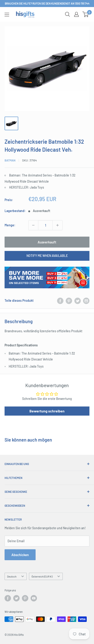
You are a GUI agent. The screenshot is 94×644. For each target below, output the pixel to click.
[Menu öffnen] (7, 14)
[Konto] (76, 14)
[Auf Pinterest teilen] (69, 300)
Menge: (10, 225)
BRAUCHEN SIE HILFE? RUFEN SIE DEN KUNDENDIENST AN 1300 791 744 (47, 3)
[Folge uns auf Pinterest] (25, 598)
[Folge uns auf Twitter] (16, 598)
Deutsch (11, 576)
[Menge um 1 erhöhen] (57, 225)
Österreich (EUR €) (41, 576)
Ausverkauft (47, 242)
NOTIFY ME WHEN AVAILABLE (47, 256)
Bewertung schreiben (47, 411)
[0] (86, 14)
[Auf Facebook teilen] (60, 300)
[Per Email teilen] (86, 300)
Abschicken (20, 555)
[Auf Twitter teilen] (77, 300)
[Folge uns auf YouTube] (34, 598)
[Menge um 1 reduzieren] (33, 225)
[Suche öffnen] (67, 14)
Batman (10, 160)
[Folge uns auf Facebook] (8, 598)
